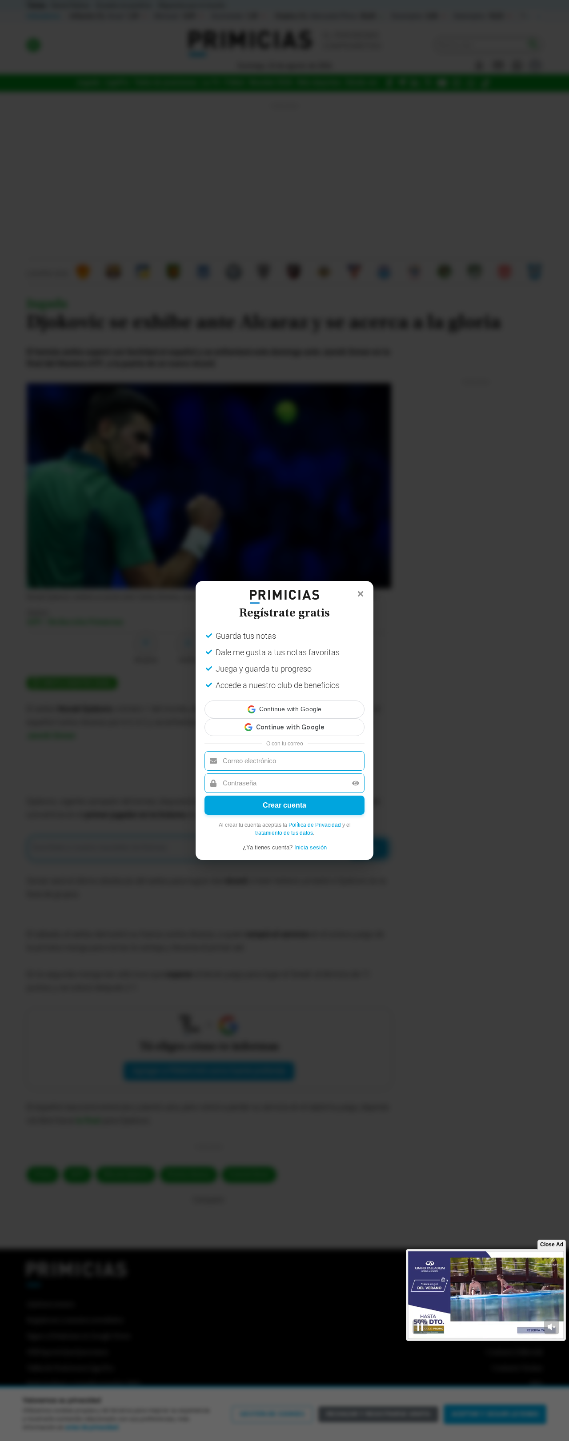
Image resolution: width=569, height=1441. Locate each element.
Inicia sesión (310, 839)
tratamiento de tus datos (284, 825)
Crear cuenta (284, 797)
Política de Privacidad (315, 817)
